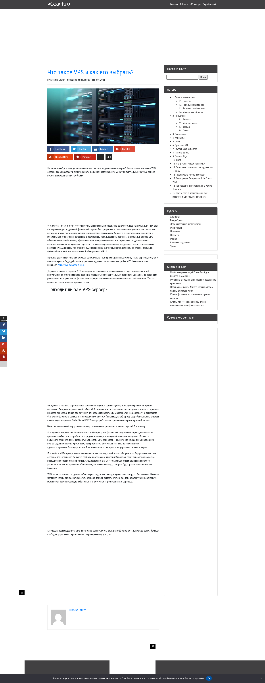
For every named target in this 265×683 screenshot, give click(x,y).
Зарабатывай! (209, 4)
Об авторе (195, 4)
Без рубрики (176, 220)
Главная (174, 4)
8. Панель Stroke (181, 152)
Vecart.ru (58, 4)
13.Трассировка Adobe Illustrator (189, 174)
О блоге (184, 4)
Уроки (173, 246)
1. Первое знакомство (184, 97)
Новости (174, 235)
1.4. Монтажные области (191, 112)
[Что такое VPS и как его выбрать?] (103, 116)
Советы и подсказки (180, 242)
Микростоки (176, 227)
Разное (173, 238)
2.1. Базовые (185, 119)
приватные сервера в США (71, 265)
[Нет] (261, 678)
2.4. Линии (183, 130)
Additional (175, 216)
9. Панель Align (180, 156)
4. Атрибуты (178, 137)
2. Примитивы (179, 115)
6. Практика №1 (180, 145)
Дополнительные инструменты (185, 224)
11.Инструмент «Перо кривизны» (189, 163)
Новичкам (175, 231)
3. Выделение (179, 134)
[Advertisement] (12, 636)
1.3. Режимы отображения (192, 108)
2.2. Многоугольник (188, 123)
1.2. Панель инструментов (191, 104)
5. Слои (176, 141)
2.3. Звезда (184, 126)
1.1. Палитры (185, 101)
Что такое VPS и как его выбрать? (90, 72)
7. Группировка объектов (185, 148)
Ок (209, 678)
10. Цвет (177, 160)
